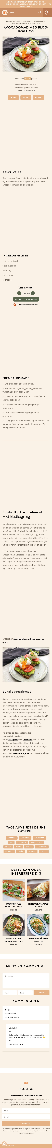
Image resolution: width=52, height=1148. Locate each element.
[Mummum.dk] (26, 1082)
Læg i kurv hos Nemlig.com (26, 299)
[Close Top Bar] (50, 4)
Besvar (45, 1008)
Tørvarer (25, 838)
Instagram (13, 739)
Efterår (9, 851)
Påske (18, 847)
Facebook (27, 739)
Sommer (32, 851)
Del (14, 97)
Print (40, 97)
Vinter (44, 851)
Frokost (28, 21)
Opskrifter (19, 21)
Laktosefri (42, 847)
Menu (12, 12)
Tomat (8, 847)
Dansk (29, 847)
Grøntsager (36, 842)
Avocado (22, 842)
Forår (20, 851)
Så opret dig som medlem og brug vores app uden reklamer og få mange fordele (26, 4)
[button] (4, 1143)
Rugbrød (12, 838)
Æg (11, 842)
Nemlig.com (34, 305)
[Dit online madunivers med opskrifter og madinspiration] (5, 12)
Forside (9, 21)
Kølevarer (39, 838)
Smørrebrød (39, 21)
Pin (27, 97)
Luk (48, 1089)
